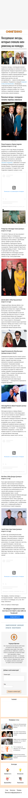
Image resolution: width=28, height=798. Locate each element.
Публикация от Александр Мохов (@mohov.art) (14, 471)
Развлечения (20, 782)
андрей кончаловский (11, 625)
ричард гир (8, 627)
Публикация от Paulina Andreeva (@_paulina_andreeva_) (15, 206)
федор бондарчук (16, 627)
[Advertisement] (14, 15)
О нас (6, 790)
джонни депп (20, 625)
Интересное (20, 774)
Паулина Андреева (7, 162)
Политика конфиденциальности (13, 792)
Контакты (12, 790)
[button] (3, 209)
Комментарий (6, 674)
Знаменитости (7, 774)
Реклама (19, 790)
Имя (4, 684)
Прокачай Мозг (7, 782)
